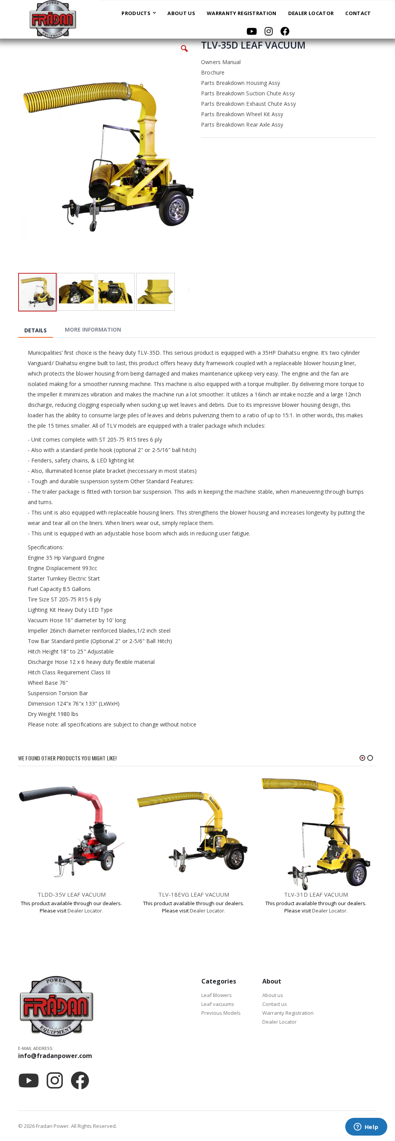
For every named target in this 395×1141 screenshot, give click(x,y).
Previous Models (221, 1012)
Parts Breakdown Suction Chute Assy (247, 93)
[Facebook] (285, 31)
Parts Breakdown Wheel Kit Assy (242, 114)
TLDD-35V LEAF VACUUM (71, 894)
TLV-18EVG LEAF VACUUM (193, 894)
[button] (184, 54)
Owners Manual (221, 62)
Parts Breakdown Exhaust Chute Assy (248, 103)
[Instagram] (269, 31)
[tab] (41, 331)
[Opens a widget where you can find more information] (366, 1127)
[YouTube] (251, 31)
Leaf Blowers (216, 995)
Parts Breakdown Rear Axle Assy (242, 124)
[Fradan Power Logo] (49, 19)
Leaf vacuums (217, 1003)
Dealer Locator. (85, 910)
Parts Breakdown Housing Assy (240, 82)
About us (272, 995)
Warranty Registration (288, 1012)
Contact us (274, 1003)
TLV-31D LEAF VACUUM (316, 894)
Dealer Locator (279, 1021)
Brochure (213, 72)
